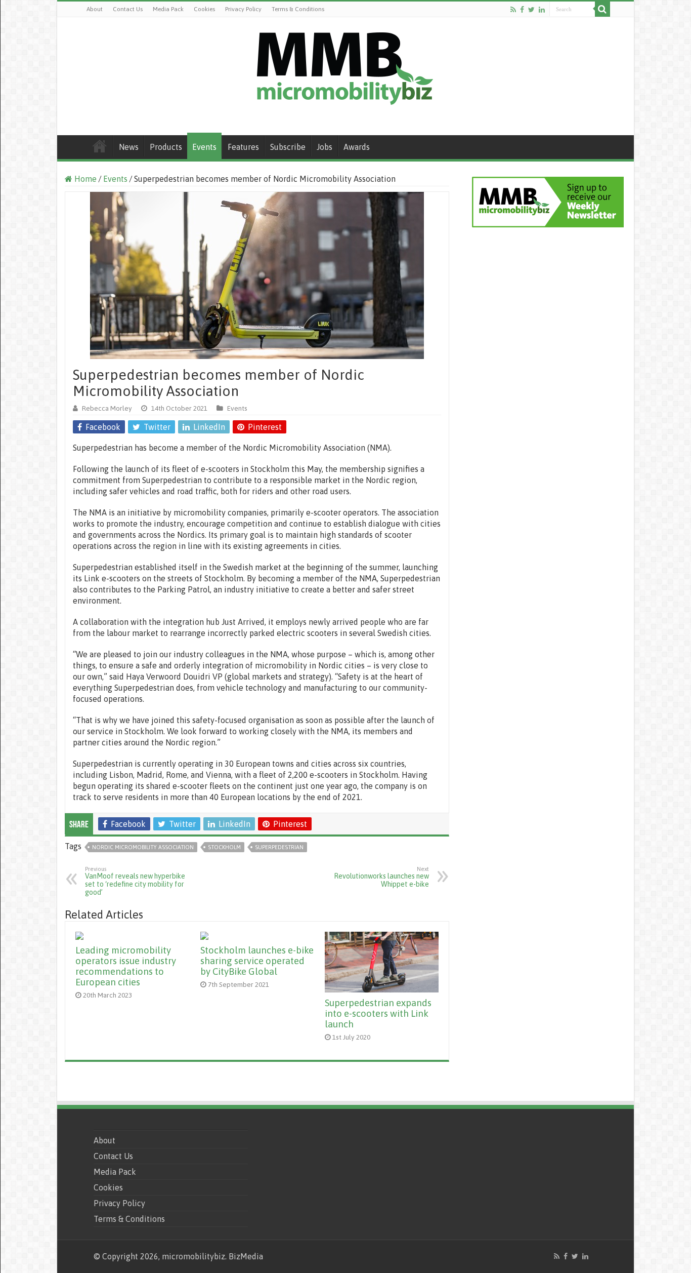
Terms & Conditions (298, 9)
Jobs (324, 146)
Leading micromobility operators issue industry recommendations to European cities (125, 966)
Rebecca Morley (107, 408)
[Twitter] (531, 10)
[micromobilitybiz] (345, 67)
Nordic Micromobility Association (143, 847)
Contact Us (128, 9)
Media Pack (168, 9)
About (95, 9)
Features (243, 146)
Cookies (204, 9)
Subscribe (288, 146)
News (129, 146)
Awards (356, 146)
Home (100, 145)
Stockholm (224, 847)
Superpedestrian (279, 847)
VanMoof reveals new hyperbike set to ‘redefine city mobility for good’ (135, 881)
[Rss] (513, 10)
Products (166, 146)
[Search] (602, 9)
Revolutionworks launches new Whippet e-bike (381, 877)
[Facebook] (522, 10)
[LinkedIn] (542, 10)
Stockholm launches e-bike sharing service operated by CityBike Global (257, 961)
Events (204, 146)
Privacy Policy (243, 9)
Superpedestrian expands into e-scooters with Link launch (378, 1013)
